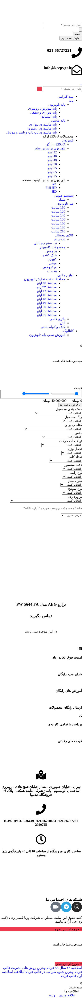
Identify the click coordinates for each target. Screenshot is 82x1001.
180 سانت (58, 227)
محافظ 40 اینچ (47, 283)
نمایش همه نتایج (70, 38)
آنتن (62, 323)
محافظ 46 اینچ (47, 295)
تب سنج (59, 239)
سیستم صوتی (64, 195)
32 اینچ (52, 152)
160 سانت (58, 223)
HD (54, 191)
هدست (52, 271)
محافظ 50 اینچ (47, 307)
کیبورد (52, 259)
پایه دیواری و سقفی (43, 112)
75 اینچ (52, 176)
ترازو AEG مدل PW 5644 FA (41, 604)
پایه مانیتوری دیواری (43, 124)
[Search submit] (80, 29)
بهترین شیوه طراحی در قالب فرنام (49, 972)
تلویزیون (68, 140)
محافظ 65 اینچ (47, 315)
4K (55, 184)
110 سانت (58, 207)
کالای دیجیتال (64, 235)
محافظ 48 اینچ (47, 299)
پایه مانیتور (57, 120)
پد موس (51, 251)
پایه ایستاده (49, 116)
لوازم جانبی (66, 275)
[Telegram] (66, 907)
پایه (71, 100)
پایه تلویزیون (56, 104)
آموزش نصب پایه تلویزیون (47, 335)
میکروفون (49, 267)
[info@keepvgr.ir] (76, 70)
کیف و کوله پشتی (53, 327)
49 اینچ (52, 160)
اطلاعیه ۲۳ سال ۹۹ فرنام (64, 968)
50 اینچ (52, 164)
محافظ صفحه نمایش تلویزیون (44, 279)
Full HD (51, 187)
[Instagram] (76, 907)
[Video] (55, 907)
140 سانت (58, 215)
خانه (79, 508)
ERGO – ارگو (55, 144)
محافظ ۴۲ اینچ (47, 287)
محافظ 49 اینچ (47, 303)
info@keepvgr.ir (57, 68)
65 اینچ (52, 172)
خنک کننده (50, 255)
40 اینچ (52, 156)
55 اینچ (52, 168)
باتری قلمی (57, 319)
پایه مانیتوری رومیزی (42, 128)
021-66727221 (59, 50)
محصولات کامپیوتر (52, 247)
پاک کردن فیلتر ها (70, 404)
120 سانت (58, 211)
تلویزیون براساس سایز (49, 148)
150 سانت (58, 219)
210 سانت (58, 231)
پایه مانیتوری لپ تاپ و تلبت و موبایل (31, 132)
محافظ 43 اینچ (47, 291)
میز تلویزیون (65, 203)
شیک (61, 199)
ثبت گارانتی (66, 96)
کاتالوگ (68, 331)
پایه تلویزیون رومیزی (42, 108)
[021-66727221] (76, 52)
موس (53, 263)
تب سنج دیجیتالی (45, 243)
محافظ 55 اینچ (47, 311)
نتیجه (77, 33)
